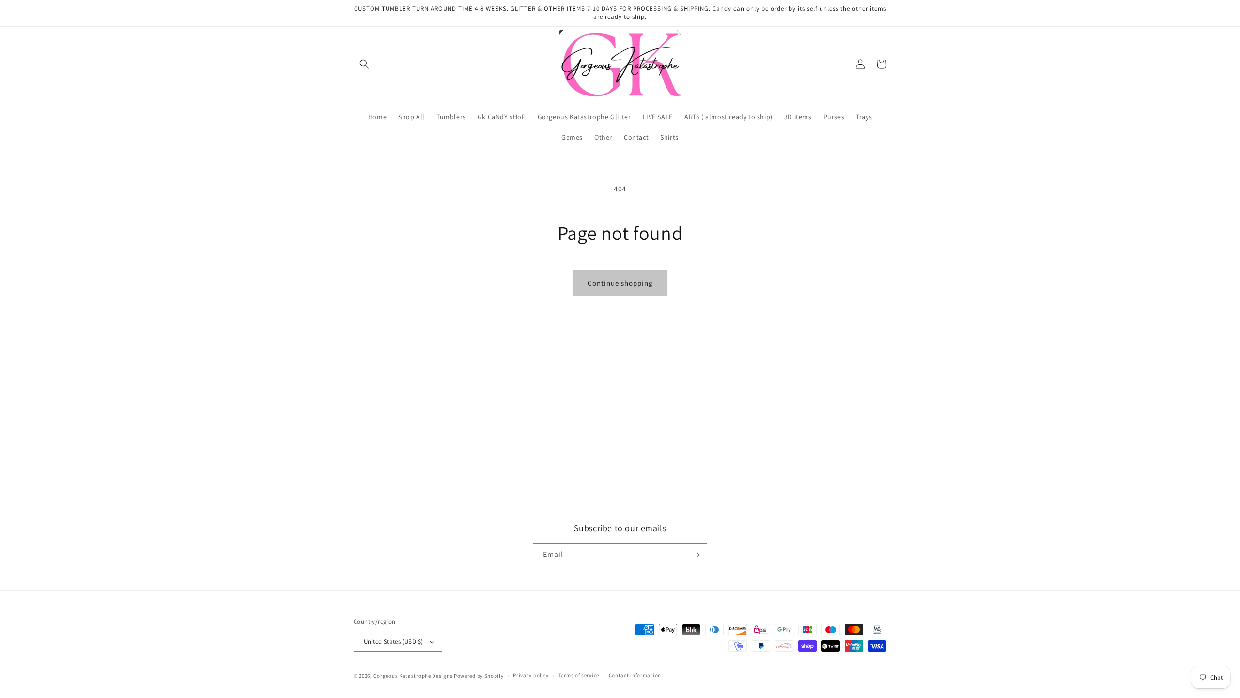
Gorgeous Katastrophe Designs (413, 675)
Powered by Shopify (479, 675)
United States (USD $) (393, 641)
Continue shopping (620, 282)
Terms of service (578, 675)
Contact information (635, 675)
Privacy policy (531, 675)
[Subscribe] (696, 554)
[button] (364, 64)
